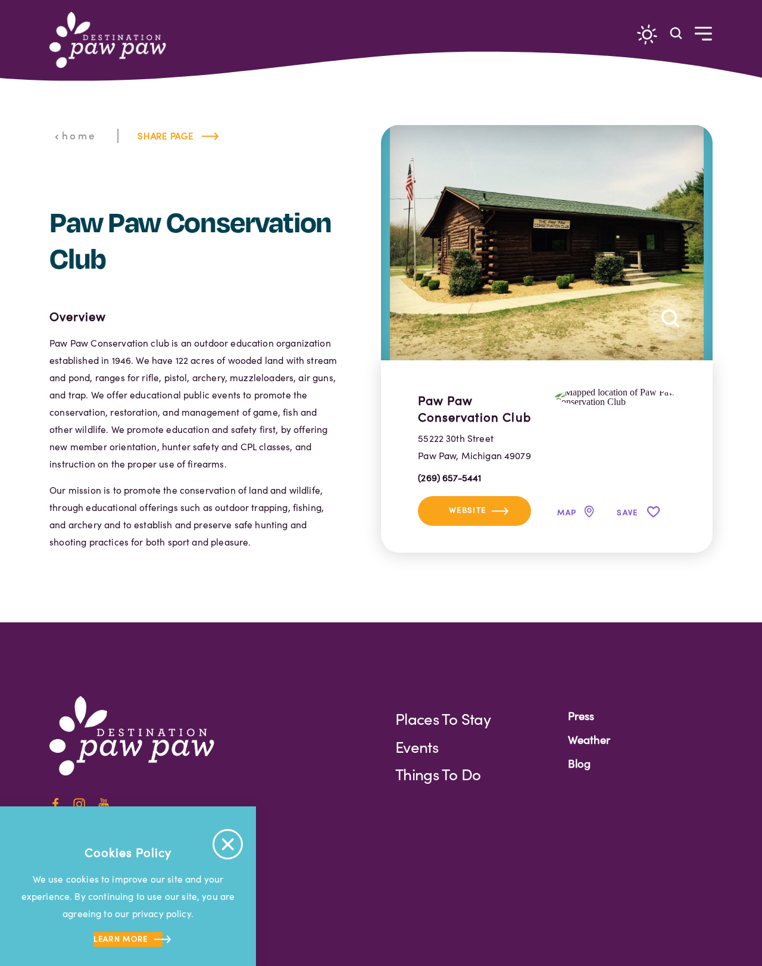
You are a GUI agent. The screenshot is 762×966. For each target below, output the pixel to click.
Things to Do (437, 774)
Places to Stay (443, 718)
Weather (589, 739)
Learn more (120, 938)
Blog (579, 763)
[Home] (112, 40)
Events (416, 746)
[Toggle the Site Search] (676, 32)
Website (467, 509)
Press (581, 715)
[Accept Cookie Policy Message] (228, 844)
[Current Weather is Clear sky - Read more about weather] (647, 34)
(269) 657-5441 (449, 477)
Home (79, 135)
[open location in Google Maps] (615, 396)
